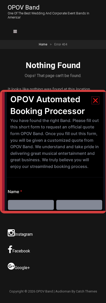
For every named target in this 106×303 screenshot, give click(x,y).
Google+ (22, 267)
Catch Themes (86, 291)
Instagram (24, 234)
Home (43, 44)
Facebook (21, 251)
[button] (95, 100)
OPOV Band (24, 7)
